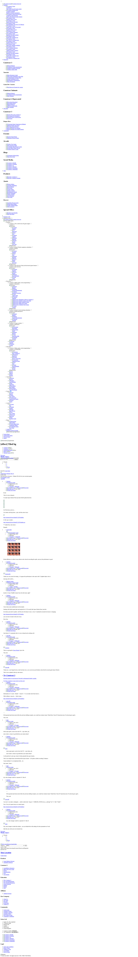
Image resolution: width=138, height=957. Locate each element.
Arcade (8, 403)
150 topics (11, 486)
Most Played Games (17, 146)
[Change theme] (13, 431)
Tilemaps (12, 196)
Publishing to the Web (18, 76)
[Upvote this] (10, 487)
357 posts (16, 725)
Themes (13, 194)
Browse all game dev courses (16, 87)
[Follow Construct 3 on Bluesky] (11, 166)
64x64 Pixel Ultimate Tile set (7, 473)
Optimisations (16, 80)
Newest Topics (15, 138)
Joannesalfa (7, 574)
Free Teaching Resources (9, 882)
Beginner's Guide (14, 75)
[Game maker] (12, 219)
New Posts (12, 156)
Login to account (14, 430)
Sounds (15, 192)
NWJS (14, 103)
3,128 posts (17, 536)
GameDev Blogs (7, 913)
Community (6, 130)
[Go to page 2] (8, 467)
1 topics (11, 586)
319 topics (11, 536)
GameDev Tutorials (7, 912)
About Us (5, 899)
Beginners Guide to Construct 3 (26, 299)
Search (5, 438)
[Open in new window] (4, 500)
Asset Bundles (14, 212)
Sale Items (11, 214)
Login (8, 216)
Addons (12, 184)
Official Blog (16, 155)
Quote (14, 490)
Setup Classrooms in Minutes (19, 124)
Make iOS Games (23, 303)
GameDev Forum (7, 911)
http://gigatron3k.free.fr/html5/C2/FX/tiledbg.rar (14, 522)
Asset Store (9, 376)
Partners (5, 885)
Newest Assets (15, 202)
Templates (12, 193)
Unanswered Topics (8, 435)
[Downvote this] (22, 487)
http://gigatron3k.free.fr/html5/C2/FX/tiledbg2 (13, 698)
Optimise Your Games (24, 304)
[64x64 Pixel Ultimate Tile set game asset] (1, 472)
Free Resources (16, 116)
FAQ (11, 118)
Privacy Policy (6, 948)
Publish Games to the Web (25, 300)
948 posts (17, 486)
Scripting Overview (15, 68)
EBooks (12, 186)
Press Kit (5, 901)
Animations (14, 185)
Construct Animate (20, 247)
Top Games (13, 144)
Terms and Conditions (8, 946)
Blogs (7, 420)
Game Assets (6, 910)
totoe (6, 748)
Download (14, 102)
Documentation (6, 872)
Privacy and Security (16, 117)
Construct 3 (19, 223)
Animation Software (8, 862)
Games (12, 189)
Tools (11, 197)
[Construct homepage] (12, 3)
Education (5, 108)
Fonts (11, 188)
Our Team (5, 900)
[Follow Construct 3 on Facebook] (11, 168)
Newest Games (13, 145)
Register (5, 216)
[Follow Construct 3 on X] (10, 165)
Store (4, 170)
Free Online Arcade (7, 915)
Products (5, 5)
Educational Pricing (14, 126)
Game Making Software (8, 861)
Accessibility (6, 950)
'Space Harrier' (16, 650)
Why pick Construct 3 (15, 114)
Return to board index (12, 844)
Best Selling (14, 204)
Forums (8, 391)
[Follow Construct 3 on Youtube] (11, 164)
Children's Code (7, 949)
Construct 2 (15, 323)
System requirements (17, 67)
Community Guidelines (8, 916)
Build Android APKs (16, 77)
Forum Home (13, 136)
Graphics (12, 190)
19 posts (15, 586)
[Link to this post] (10, 489)
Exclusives (11, 206)
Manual (13, 65)
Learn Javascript (7, 884)
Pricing (5, 870)
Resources (5, 59)
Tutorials (11, 96)
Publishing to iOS (14, 79)
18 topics (11, 725)
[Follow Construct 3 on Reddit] (11, 163)
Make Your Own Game (8, 869)
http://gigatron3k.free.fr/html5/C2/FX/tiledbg (13, 517)
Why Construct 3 (7, 880)
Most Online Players (15, 148)
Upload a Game (14, 149)
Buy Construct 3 (13, 176)
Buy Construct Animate (14, 178)
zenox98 (7, 667)
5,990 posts (16, 640)
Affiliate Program (7, 893)
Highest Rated (14, 205)
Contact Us (8, 429)
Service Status (6, 952)
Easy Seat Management (8, 881)
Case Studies (6, 874)
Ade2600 (3, 478)
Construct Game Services (23, 265)
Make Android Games (24, 302)
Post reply (3, 455)
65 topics (11, 640)
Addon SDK (14, 69)
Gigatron (7, 647)
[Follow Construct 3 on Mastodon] (12, 169)
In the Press (6, 903)
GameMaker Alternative (8, 868)
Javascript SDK (13, 106)
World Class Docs (15, 125)
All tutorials (12, 81)
